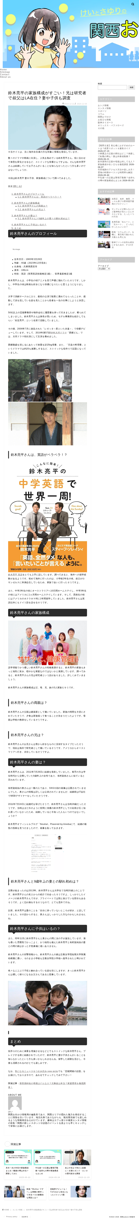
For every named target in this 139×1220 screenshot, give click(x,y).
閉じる (17, 186)
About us (5, 77)
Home (3, 69)
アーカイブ (103, 266)
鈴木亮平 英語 (15, 574)
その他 (101, 128)
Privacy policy (11, 1216)
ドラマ (18, 970)
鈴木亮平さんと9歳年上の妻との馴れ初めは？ (44, 218)
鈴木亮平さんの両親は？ (33, 206)
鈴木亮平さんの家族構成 (26, 203)
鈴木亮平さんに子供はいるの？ (29, 224)
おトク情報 (103, 105)
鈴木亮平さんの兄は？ (31, 209)
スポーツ (102, 111)
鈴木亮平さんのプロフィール (28, 194)
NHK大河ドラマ (58, 332)
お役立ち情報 (104, 119)
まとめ (16, 228)
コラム (101, 114)
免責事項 (25, 1217)
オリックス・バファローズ (111, 125)
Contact (4, 74)
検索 (100, 83)
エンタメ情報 (14, 87)
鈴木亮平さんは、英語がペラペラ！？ (40, 197)
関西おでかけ (104, 117)
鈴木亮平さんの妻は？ (24, 216)
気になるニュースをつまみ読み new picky (36, 1071)
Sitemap (5, 72)
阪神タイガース (105, 122)
